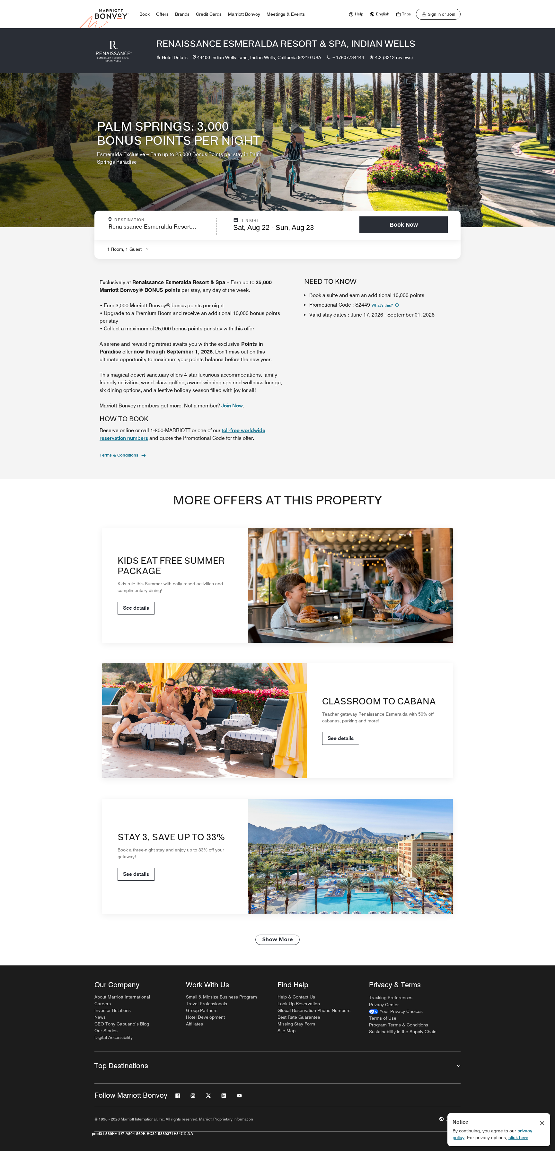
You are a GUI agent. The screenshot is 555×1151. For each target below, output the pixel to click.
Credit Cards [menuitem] (209, 14)
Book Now (404, 225)
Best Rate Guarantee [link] (299, 1017)
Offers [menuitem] (162, 14)
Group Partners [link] (201, 1010)
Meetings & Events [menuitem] (286, 14)
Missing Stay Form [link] (296, 1023)
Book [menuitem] (144, 14)
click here (518, 1137)
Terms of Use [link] (382, 1018)
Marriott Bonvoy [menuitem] (244, 14)
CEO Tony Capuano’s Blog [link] (121, 1023)
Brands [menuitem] (182, 14)
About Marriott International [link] (122, 996)
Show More (277, 939)
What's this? (383, 305)
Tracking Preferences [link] (390, 997)
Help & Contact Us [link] (296, 996)
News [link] (100, 1017)
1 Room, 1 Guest (124, 249)
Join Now (232, 406)
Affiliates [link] (194, 1023)
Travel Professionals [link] (206, 1003)
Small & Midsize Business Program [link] (221, 996)
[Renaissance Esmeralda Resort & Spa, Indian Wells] (113, 51)
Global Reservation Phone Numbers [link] (314, 1010)
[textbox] (161, 229)
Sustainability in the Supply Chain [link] (402, 1031)
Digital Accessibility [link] (113, 1037)
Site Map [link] (286, 1030)
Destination (157, 220)
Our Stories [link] (106, 1030)
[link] (355, 14)
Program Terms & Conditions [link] (398, 1024)
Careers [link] (102, 1003)
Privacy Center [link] (384, 1004)
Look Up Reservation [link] (299, 1003)
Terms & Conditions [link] (119, 455)
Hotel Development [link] (205, 1017)
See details (136, 608)
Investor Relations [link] (112, 1010)
